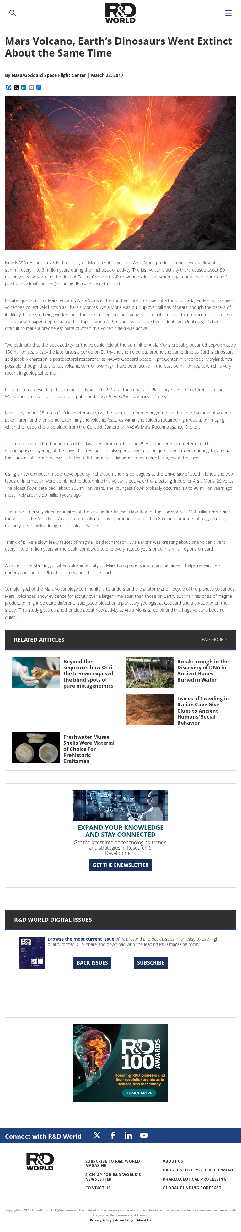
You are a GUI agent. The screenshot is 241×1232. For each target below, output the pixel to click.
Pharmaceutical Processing (195, 1179)
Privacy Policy (101, 1220)
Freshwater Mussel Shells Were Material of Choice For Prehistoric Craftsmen (89, 749)
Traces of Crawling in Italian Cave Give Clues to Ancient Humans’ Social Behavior (203, 710)
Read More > (213, 639)
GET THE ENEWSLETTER (121, 865)
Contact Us (98, 1188)
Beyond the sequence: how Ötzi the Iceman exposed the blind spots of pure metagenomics (88, 673)
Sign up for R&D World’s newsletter (113, 1177)
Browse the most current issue (81, 939)
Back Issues (92, 962)
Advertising (124, 1220)
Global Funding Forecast (192, 1188)
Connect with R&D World (43, 1136)
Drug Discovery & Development (198, 1170)
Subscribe (150, 962)
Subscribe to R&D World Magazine (112, 1163)
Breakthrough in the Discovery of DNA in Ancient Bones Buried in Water (203, 670)
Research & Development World (120, 13)
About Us (173, 1161)
